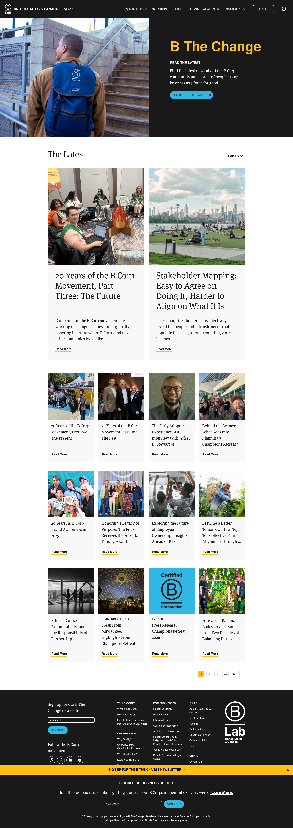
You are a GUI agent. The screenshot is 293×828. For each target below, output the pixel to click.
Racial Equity (160, 714)
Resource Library (186, 9)
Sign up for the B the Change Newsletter (145, 769)
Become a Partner (199, 734)
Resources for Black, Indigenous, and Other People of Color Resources (168, 740)
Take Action (158, 9)
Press (192, 746)
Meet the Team (197, 718)
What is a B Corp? (127, 708)
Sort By (233, 156)
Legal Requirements (128, 759)
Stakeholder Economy (165, 725)
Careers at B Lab (198, 740)
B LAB (193, 703)
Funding (193, 723)
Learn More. (221, 792)
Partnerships (196, 729)
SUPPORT (195, 756)
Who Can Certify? (127, 754)
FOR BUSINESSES (164, 703)
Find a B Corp (124, 714)
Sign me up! (58, 730)
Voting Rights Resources (167, 749)
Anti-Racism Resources (166, 731)
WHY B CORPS (126, 703)
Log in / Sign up (263, 9)
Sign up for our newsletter (192, 95)
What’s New (211, 9)
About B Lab (234, 9)
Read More (63, 349)
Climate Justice (161, 720)
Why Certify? (124, 739)
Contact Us (195, 761)
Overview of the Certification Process (128, 746)
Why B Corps (134, 9)
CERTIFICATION (127, 733)
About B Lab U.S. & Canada (200, 710)
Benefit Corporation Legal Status (167, 756)
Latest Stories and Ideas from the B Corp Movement (132, 721)
